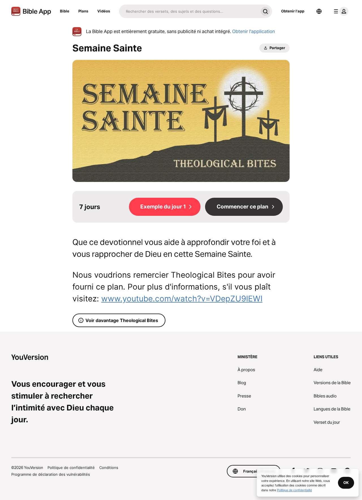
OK (346, 482)
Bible (64, 11)
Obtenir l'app (292, 11)
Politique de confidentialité (71, 467)
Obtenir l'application (253, 31)
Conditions (108, 467)
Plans (83, 11)
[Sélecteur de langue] (319, 11)
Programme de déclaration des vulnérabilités (50, 474)
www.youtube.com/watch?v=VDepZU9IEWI (181, 298)
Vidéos (103, 11)
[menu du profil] (340, 11)
